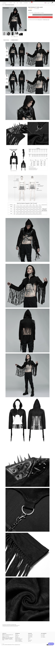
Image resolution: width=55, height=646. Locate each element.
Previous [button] (3, 19)
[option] (14, 19)
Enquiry (42, 12)
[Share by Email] (17, 36)
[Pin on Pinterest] (16, 36)
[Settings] (48, 2)
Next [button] (26, 19)
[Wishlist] (50, 2)
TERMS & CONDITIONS (18, 640)
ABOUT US (16, 634)
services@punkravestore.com (8, 634)
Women (21, 2)
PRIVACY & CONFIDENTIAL (18, 641)
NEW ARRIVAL (31, 2)
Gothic (11, 2)
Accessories (26, 2)
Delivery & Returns (37, 12)
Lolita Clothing (30, 636)
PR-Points (16, 636)
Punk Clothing (30, 635)
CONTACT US (17, 635)
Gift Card (29, 641)
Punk (14, 2)
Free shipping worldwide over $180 (27, 0)
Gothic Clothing (30, 634)
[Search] (46, 2)
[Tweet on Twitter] (14, 36)
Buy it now (40, 17)
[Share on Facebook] (13, 36)
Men (17, 2)
